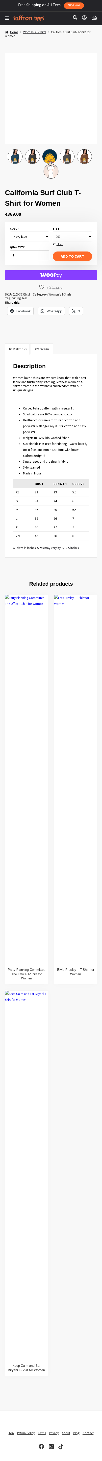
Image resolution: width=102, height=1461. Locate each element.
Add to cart (72, 256)
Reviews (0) (41, 349)
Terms (42, 1433)
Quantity (17, 247)
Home (14, 32)
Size (56, 228)
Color (14, 228)
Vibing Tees (19, 298)
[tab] (17, 349)
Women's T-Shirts (34, 32)
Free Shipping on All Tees (49, 4)
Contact (88, 1433)
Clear (59, 244)
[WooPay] (51, 275)
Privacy (54, 1433)
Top (11, 1433)
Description (17, 349)
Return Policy (26, 1433)
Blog (76, 1433)
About (66, 1433)
